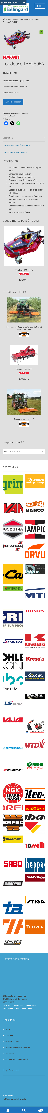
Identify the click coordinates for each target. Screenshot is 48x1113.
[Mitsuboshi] (13, 749)
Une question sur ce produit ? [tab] (15, 152)
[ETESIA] (13, 588)
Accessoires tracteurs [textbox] (23, 452)
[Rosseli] (35, 846)
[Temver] (35, 927)
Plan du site (9, 1053)
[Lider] (35, 676)
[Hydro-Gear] (13, 641)
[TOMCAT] (13, 942)
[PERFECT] (13, 822)
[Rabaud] (35, 823)
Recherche (24, 1110)
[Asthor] (35, 481)
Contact (8, 1029)
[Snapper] (13, 884)
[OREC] (13, 807)
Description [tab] (8, 138)
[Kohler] (13, 661)
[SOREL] (35, 878)
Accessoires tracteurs (29, 19)
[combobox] (24, 451)
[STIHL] (13, 927)
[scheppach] (35, 865)
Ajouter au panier (13, 102)
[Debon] (35, 569)
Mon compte (8, 1110)
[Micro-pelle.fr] (35, 726)
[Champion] (35, 529)
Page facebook (11, 1070)
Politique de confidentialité (16, 1059)
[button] (41, 32)
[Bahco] (35, 507)
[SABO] (13, 863)
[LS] (13, 704)
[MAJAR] (13, 720)
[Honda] (35, 611)
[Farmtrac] (35, 596)
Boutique (16, 19)
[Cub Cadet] (13, 574)
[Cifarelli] (13, 546)
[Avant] (13, 507)
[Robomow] (13, 839)
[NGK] (13, 793)
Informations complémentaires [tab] (16, 145)
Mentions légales (12, 1041)
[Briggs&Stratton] (13, 529)
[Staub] (13, 905)
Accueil (8, 19)
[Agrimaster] (13, 484)
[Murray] (13, 771)
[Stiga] (35, 900)
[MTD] (35, 743)
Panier (37, 1109)
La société (9, 1035)
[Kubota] (13, 681)
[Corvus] (35, 551)
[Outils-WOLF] (35, 808)
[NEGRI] (35, 765)
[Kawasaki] (35, 641)
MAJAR (12, 116)
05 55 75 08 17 (8, 1002)
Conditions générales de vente (17, 1047)
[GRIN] (13, 619)
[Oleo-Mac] (35, 792)
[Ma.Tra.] (35, 696)
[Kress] (35, 658)
